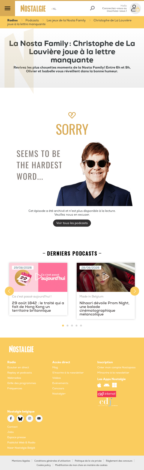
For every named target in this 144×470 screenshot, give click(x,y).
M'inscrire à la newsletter (113, 372)
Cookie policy (44, 465)
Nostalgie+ (59, 393)
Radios (12, 20)
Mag (55, 367)
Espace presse (16, 437)
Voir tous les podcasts (72, 223)
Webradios (14, 378)
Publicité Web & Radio (21, 442)
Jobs (10, 432)
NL (53, 8)
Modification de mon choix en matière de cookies (81, 465)
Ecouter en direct (18, 367)
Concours (58, 388)
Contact (12, 426)
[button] (63, 325)
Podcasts (32, 20)
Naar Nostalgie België (21, 447)
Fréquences (14, 388)
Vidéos (56, 378)
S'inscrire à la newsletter (68, 372)
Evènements (60, 383)
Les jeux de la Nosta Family (66, 20)
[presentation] (9, 291)
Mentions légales (21, 461)
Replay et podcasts (19, 372)
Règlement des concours (119, 461)
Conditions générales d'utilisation (52, 461)
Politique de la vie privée (88, 461)
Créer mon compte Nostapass (116, 367)
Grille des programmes (21, 383)
